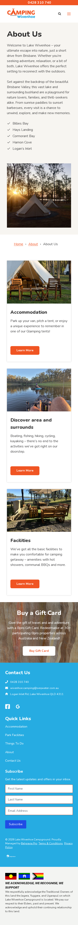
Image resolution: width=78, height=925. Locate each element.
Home (18, 244)
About (33, 244)
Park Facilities (14, 735)
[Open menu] (69, 13)
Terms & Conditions (51, 843)
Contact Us (13, 761)
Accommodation (16, 727)
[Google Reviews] (18, 706)
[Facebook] (7, 706)
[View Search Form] (60, 14)
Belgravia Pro (29, 843)
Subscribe (16, 824)
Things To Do (14, 743)
